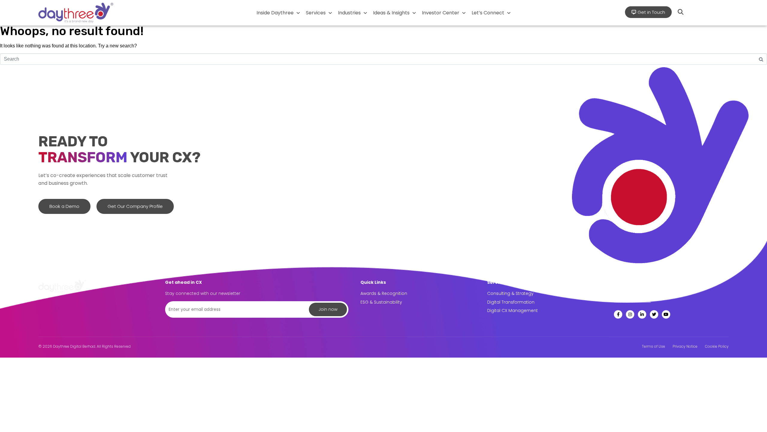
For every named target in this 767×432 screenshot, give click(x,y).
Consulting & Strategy (510, 293)
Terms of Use (653, 346)
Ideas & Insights (391, 12)
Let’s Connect (488, 12)
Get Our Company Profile (135, 206)
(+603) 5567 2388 (632, 300)
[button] (278, 13)
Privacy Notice (685, 346)
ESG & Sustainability (381, 302)
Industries (349, 12)
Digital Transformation (511, 302)
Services (316, 12)
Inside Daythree (275, 12)
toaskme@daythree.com (641, 293)
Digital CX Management (512, 311)
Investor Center (440, 12)
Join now (327, 309)
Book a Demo (64, 206)
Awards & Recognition (383, 293)
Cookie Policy (717, 346)
